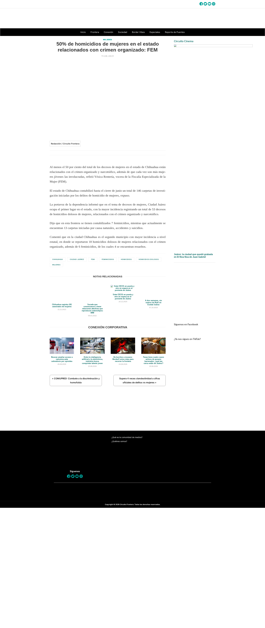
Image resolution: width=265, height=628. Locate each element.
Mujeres (107, 40)
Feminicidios (108, 259)
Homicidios (126, 259)
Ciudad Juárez (77, 259)
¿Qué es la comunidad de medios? (127, 437)
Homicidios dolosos (149, 259)
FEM (93, 259)
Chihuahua (57, 259)
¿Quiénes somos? (119, 441)
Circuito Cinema (183, 41)
